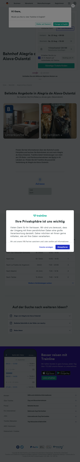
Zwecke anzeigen (46, 247)
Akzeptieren (62, 247)
